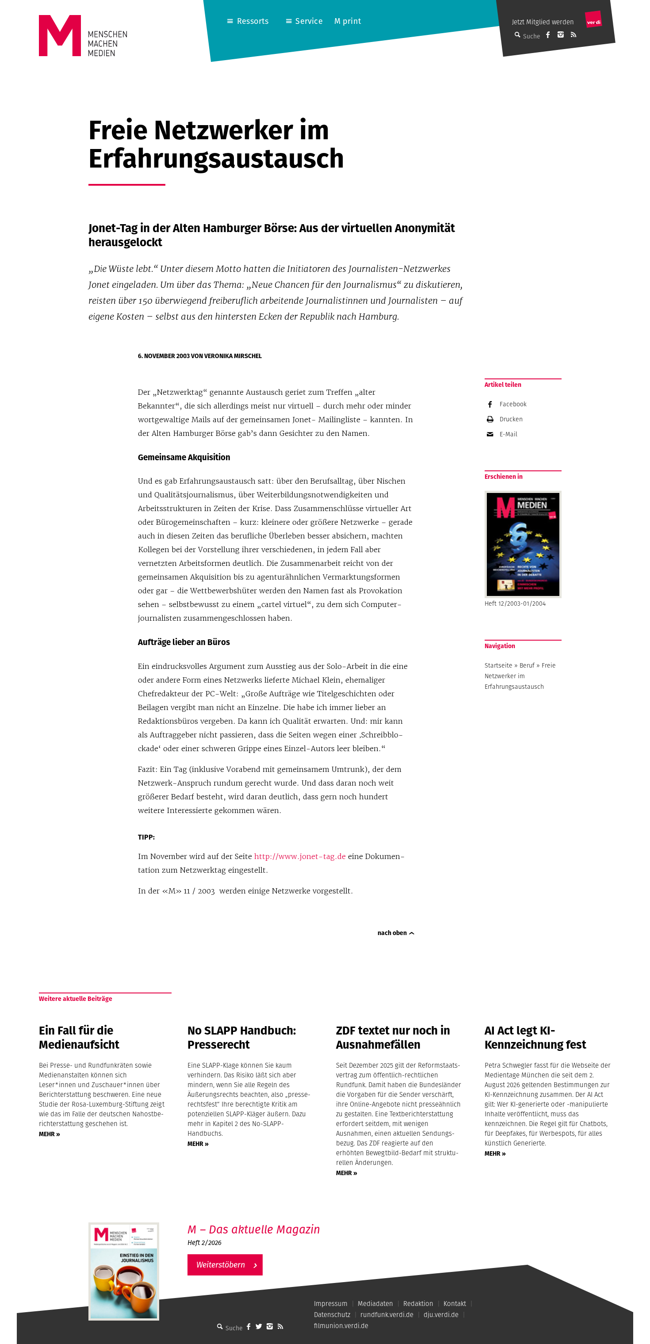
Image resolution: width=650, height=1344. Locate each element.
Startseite (498, 665)
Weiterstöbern (220, 1264)
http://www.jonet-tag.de (300, 856)
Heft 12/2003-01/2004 (515, 603)
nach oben (392, 932)
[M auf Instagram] (560, 34)
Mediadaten (375, 1303)
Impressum (331, 1303)
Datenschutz (332, 1314)
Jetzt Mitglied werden (543, 22)
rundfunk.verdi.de (386, 1314)
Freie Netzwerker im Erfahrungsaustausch (520, 676)
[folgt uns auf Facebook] (248, 1326)
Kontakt (455, 1303)
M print (347, 21)
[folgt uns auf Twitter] (259, 1326)
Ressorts (252, 21)
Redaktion (418, 1303)
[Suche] (220, 1326)
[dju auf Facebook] (548, 34)
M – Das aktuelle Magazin (253, 1229)
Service (308, 21)
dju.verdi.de (441, 1314)
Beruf (527, 665)
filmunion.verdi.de (341, 1325)
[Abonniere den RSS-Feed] (573, 34)
